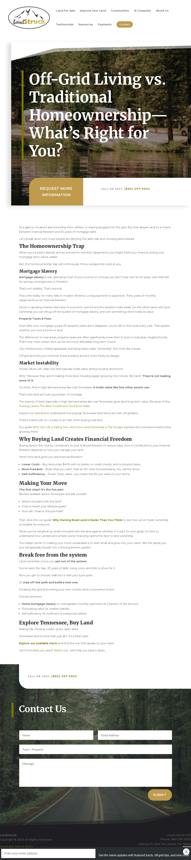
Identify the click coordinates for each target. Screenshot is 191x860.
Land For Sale (65, 10)
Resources (86, 24)
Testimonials (65, 24)
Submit (160, 795)
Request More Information (56, 191)
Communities (120, 10)
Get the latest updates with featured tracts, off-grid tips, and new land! (144, 855)
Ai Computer (142, 10)
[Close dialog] (186, 851)
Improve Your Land (93, 10)
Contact (124, 24)
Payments (105, 24)
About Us (162, 10)
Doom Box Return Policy (16, 846)
